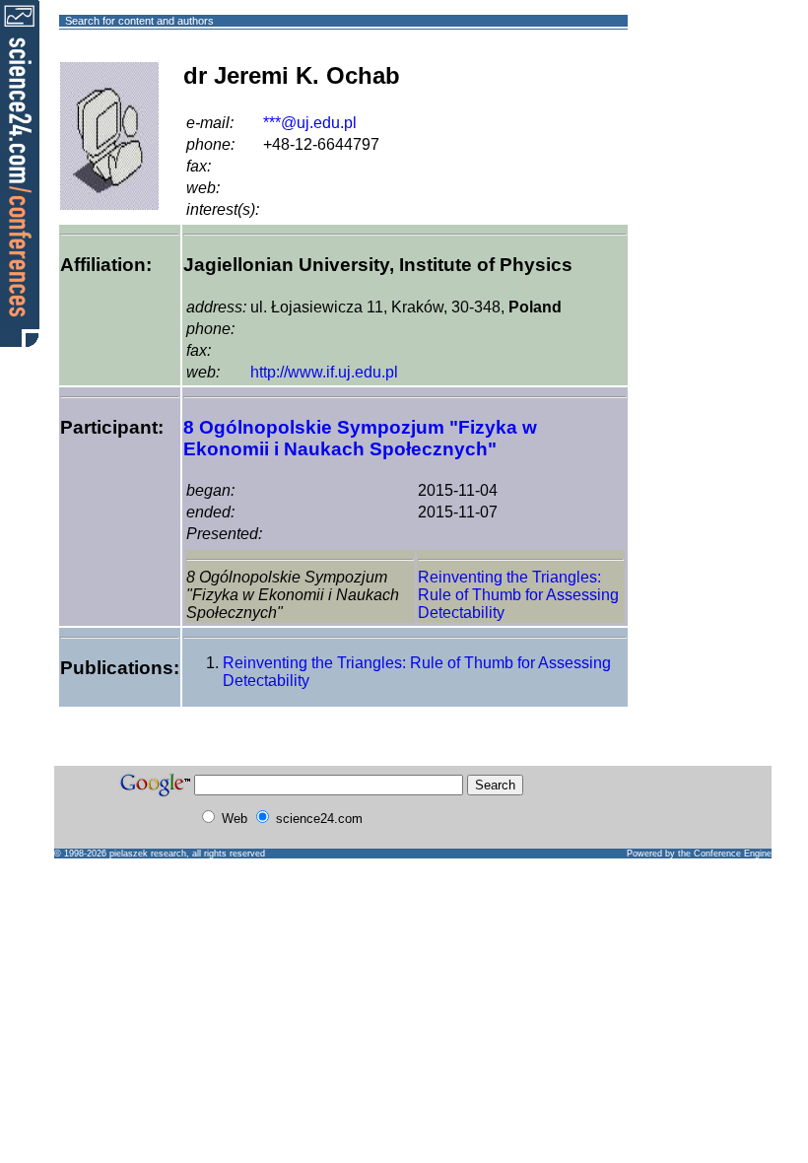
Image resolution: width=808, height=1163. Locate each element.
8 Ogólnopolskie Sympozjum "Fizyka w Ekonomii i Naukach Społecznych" (360, 438)
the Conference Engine (725, 853)
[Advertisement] (699, 92)
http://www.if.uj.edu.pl (324, 372)
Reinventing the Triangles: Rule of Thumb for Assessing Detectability (518, 595)
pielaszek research (147, 853)
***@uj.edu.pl (310, 122)
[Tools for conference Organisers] (19, 172)
